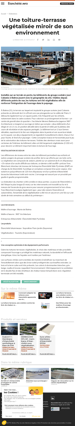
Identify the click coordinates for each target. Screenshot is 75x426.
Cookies (68, 423)
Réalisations (13, 14)
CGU (38, 423)
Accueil (3, 14)
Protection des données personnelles (53, 423)
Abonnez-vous (67, 3)
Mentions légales (30, 423)
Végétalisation (10, 282)
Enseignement (30, 282)
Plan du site (20, 423)
